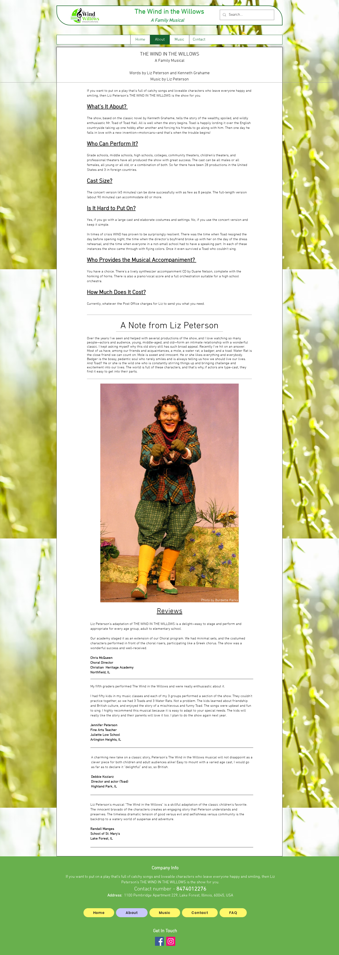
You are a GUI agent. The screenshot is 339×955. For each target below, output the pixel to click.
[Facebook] (159, 941)
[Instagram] (170, 941)
